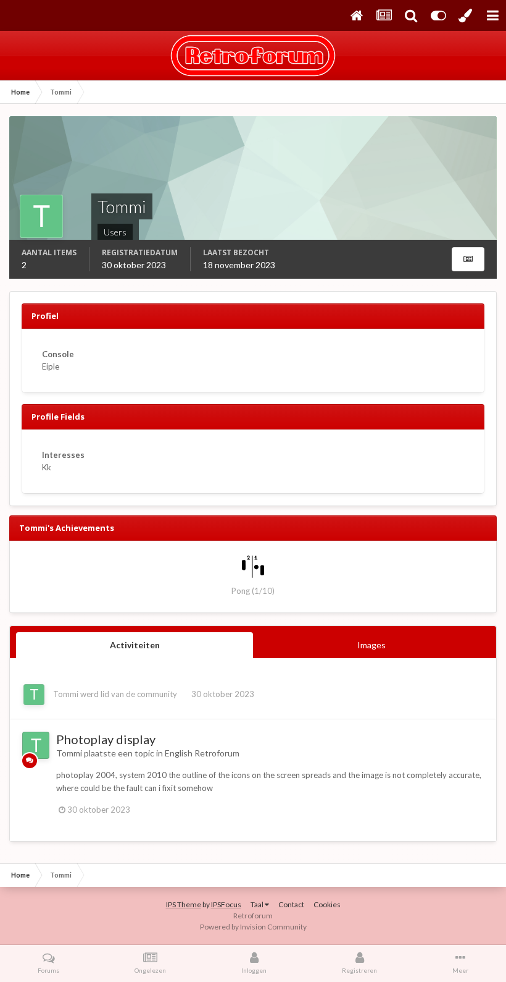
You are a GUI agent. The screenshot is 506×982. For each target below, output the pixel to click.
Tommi (65, 694)
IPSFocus (226, 904)
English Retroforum (202, 753)
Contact (291, 904)
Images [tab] (371, 645)
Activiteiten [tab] (135, 645)
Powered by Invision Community (253, 926)
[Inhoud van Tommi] (468, 259)
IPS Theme (183, 904)
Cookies (327, 904)
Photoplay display (106, 739)
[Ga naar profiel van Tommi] (33, 694)
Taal (258, 904)
